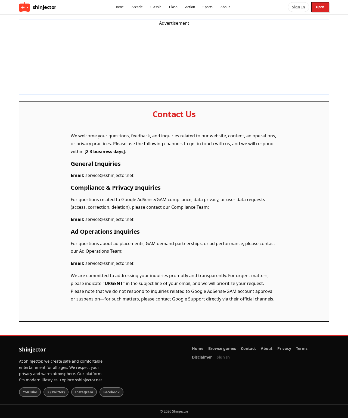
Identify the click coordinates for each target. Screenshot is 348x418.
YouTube (30, 392)
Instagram (84, 392)
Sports (208, 7)
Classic (155, 7)
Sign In (298, 7)
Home (119, 7)
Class (173, 7)
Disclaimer (202, 357)
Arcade (137, 7)
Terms (301, 348)
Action (190, 7)
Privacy (284, 348)
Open (320, 7)
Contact (248, 348)
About (225, 7)
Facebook (111, 392)
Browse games (222, 348)
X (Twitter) (56, 392)
